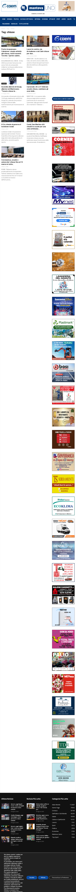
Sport (58, 19)
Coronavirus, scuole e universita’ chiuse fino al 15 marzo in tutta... (12, 162)
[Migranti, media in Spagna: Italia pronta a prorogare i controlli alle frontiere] (5, 839)
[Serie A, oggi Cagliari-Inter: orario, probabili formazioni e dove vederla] (5, 828)
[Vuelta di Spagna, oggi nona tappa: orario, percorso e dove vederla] (5, 817)
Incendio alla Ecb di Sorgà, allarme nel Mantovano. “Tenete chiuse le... (11, 89)
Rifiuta (43, 878)
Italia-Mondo (6, 24)
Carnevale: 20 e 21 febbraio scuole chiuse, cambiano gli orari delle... (37, 89)
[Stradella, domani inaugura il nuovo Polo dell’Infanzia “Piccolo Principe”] (31, 826)
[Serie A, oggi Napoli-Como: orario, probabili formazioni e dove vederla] (5, 806)
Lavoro (64, 19)
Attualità (52, 19)
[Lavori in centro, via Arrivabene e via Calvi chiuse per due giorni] (38, 41)
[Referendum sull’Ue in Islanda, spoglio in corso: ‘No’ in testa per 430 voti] (31, 806)
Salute (69, 19)
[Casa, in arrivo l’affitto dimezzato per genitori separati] (31, 837)
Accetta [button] (31, 878)
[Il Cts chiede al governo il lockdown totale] (12, 116)
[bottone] (63, 99)
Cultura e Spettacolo (26, 19)
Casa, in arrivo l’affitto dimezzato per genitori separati (42, 837)
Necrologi (14, 24)
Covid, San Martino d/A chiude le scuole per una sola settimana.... (36, 126)
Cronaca (9, 19)
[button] (73, 19)
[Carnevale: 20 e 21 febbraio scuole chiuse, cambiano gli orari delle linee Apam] (38, 79)
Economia (45, 19)
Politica (16, 19)
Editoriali (37, 19)
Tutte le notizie (23, 24)
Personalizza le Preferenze (60, 878)
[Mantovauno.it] (38, 8)
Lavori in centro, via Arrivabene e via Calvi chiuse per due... (38, 51)
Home (3, 19)
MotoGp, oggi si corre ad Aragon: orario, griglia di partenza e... (42, 817)
